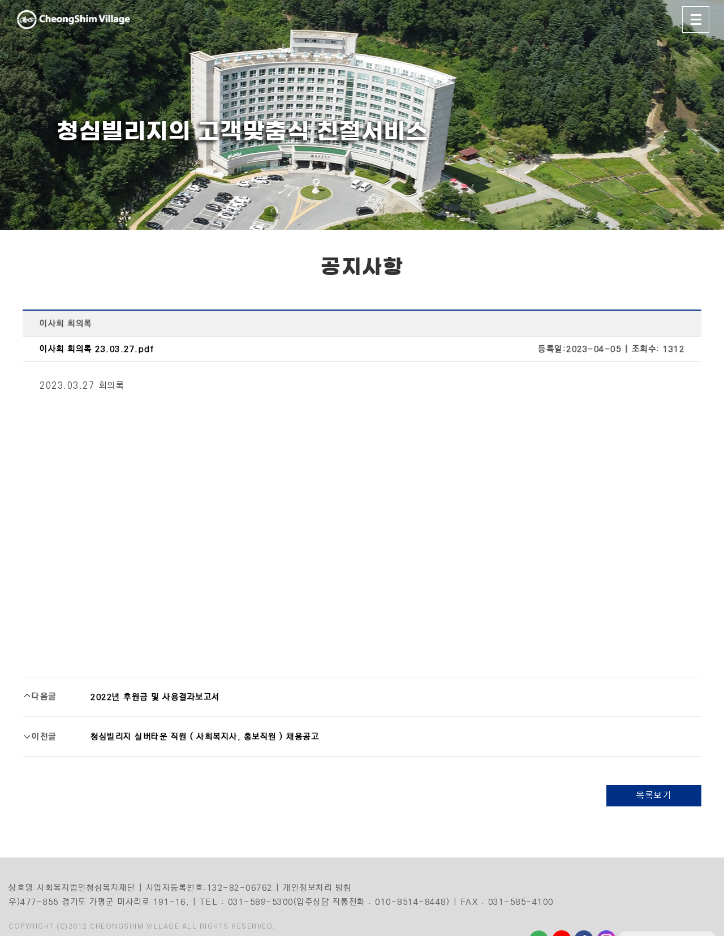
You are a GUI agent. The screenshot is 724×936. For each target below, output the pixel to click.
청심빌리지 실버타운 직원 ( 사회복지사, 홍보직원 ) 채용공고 (204, 736)
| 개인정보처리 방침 (313, 887)
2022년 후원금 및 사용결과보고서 (155, 696)
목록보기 (653, 795)
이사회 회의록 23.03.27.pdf (97, 348)
